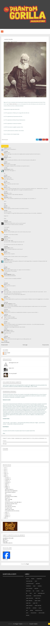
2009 (5, 473)
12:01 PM (6, 156)
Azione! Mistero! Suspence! (10, 492)
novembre (7, 479)
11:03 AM (6, 289)
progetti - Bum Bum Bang (37, 595)
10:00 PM (6, 220)
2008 (5, 475)
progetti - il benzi (37, 598)
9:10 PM (5, 185)
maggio (6, 487)
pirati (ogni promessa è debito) (11, 496)
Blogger (27, 564)
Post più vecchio (45, 344)
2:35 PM (5, 175)
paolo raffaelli (6, 259)
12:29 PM (6, 314)
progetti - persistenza (29, 605)
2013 (5, 467)
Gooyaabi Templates (33, 623)
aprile (6, 512)
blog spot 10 (7, 498)
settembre (7, 482)
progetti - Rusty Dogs (38, 605)
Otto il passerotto (8, 505)
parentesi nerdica (28, 595)
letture (42, 590)
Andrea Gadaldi (7, 352)
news (35, 593)
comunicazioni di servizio (29, 583)
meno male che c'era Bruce (10, 506)
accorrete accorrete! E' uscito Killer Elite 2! (13, 502)
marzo (6, 513)
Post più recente (4, 344)
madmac (5, 148)
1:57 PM (5, 167)
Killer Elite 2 (5, 539)
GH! (5, 493)
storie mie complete (41, 612)
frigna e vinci (11, 368)
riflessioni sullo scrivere (38, 610)
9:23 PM (5, 191)
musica (31, 593)
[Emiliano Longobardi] (6, 555)
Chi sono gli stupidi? (13, 373)
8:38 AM (5, 251)
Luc (4, 290)
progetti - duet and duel (29, 598)
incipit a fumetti (28, 590)
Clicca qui (4, 443)
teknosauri (6, 193)
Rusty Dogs (5, 541)
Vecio (5, 203)
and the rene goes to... (9, 489)
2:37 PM (5, 181)
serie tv (27, 612)
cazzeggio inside (39, 578)
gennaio (7, 516)
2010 (5, 472)
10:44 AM (6, 283)
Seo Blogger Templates (18, 623)
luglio (6, 485)
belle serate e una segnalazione (11, 490)
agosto (6, 483)
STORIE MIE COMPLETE (7, 543)
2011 (5, 470)
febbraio (7, 515)
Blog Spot (32, 578)
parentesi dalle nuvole (41, 593)
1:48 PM (5, 162)
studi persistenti (8, 495)
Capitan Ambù (7, 247)
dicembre (7, 477)
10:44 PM (6, 236)
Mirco (5, 182)
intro (33, 590)
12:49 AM (6, 336)
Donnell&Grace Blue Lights (8, 538)
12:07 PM (6, 302)
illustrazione (36, 588)
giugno (6, 486)
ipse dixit (38, 590)
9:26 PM (5, 205)
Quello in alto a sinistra (9, 509)
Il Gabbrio (6, 221)
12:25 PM (6, 309)
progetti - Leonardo (37, 600)
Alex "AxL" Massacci (8, 303)
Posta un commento (5, 342)
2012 (5, 469)
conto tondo (7, 500)
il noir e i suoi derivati (29, 588)
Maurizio (5, 157)
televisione (27, 615)
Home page (25, 344)
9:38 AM (5, 267)
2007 (5, 476)
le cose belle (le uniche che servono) (12, 510)
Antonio (5, 315)
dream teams (38, 583)
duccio (5, 237)
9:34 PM (5, 210)
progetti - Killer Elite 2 (29, 600)
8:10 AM (5, 340)
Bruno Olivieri (6, 330)
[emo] (5, 152)
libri (26, 593)
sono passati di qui (33, 612)
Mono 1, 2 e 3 (5, 540)
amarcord (27, 578)
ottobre (6, 480)
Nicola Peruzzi (7, 169)
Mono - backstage (8, 499)
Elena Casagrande (7, 274)
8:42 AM (5, 258)
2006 (5, 518)
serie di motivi (40, 102)
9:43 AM (5, 273)
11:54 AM (6, 151)
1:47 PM (5, 321)
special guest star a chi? (13, 362)
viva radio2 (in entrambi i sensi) (11, 503)
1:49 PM (5, 329)
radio (27, 610)
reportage (31, 610)
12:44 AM (6, 246)
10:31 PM (6, 229)
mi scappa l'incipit (8, 508)
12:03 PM (6, 296)
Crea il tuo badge (5, 559)
